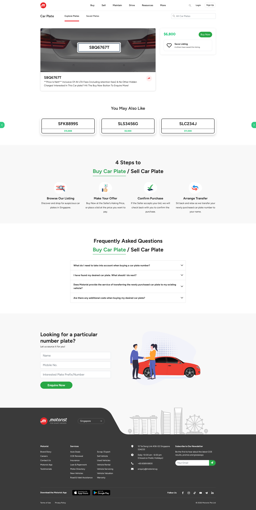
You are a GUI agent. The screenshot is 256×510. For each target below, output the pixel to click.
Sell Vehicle (102, 456)
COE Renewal (76, 456)
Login (198, 5)
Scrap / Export (103, 452)
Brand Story (45, 452)
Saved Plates (92, 16)
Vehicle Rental (103, 464)
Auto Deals (75, 452)
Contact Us (45, 460)
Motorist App (46, 464)
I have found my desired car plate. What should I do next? (104, 275)
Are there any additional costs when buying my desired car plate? (109, 298)
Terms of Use (45, 503)
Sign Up (210, 5)
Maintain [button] (117, 5)
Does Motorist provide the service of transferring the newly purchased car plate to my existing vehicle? (124, 286)
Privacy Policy (60, 503)
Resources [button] (147, 5)
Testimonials (46, 469)
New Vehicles (76, 473)
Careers (44, 456)
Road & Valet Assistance (81, 477)
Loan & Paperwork (78, 464)
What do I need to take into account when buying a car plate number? (111, 265)
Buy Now (205, 34)
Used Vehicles (103, 460)
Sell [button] (104, 5)
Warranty (101, 477)
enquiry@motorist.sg (147, 469)
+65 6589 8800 (145, 463)
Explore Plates (72, 16)
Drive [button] (132, 5)
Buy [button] (92, 5)
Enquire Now (56, 385)
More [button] (163, 5)
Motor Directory (77, 469)
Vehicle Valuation (105, 473)
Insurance (75, 460)
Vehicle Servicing (105, 469)
